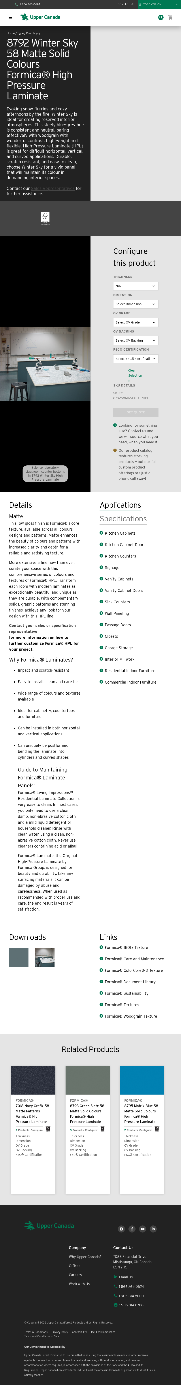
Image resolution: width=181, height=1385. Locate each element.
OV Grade (121, 313)
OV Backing (123, 331)
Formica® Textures (122, 1004)
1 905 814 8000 (131, 1296)
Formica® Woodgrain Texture (131, 1016)
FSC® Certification (131, 349)
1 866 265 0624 (131, 1287)
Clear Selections (135, 375)
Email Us (126, 1277)
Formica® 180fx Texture (126, 947)
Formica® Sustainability (127, 993)
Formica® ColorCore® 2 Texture (134, 970)
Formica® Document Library (130, 982)
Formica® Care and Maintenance (134, 959)
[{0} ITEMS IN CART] (170, 17)
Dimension (122, 295)
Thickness (122, 277)
